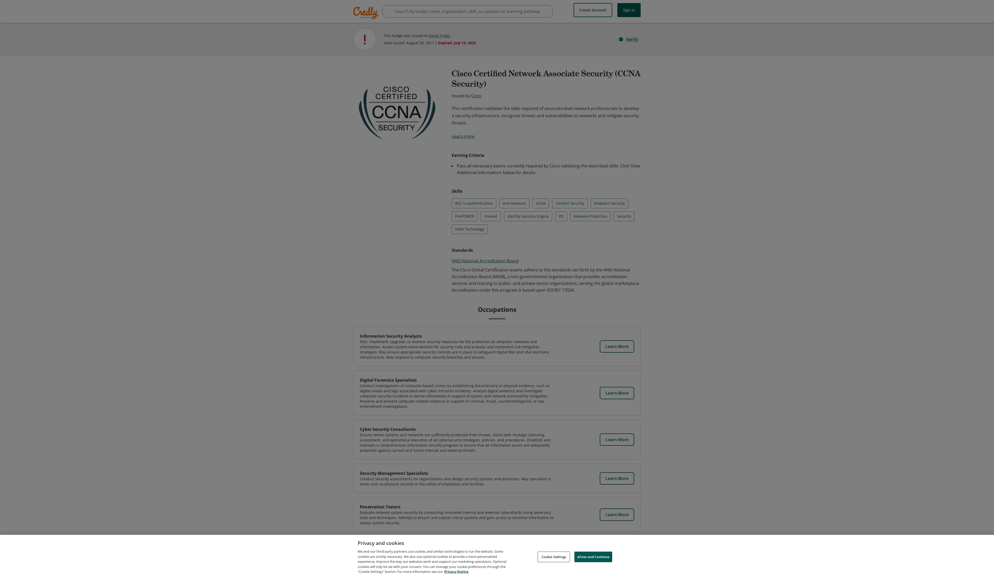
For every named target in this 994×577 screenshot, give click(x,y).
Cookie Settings (554, 556)
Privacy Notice (456, 571)
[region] (497, 556)
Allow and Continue (593, 556)
